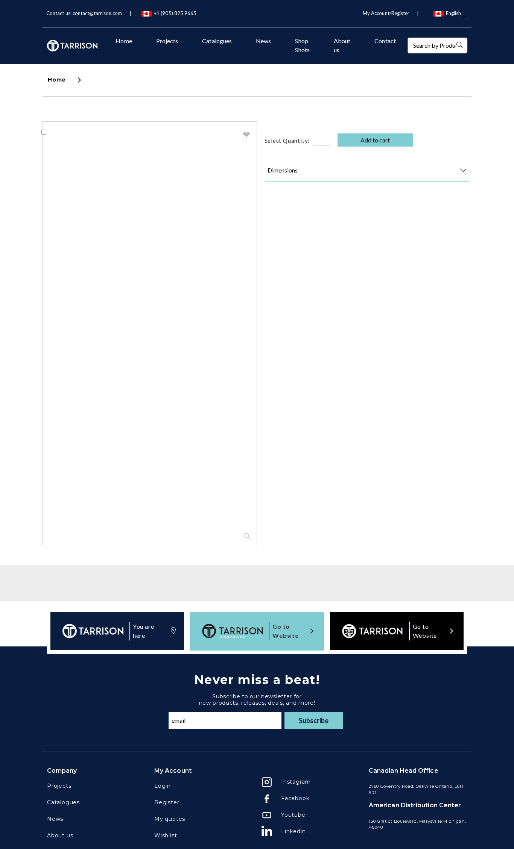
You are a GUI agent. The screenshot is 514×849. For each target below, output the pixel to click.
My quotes (169, 819)
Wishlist (165, 835)
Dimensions (283, 170)
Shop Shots (302, 45)
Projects (167, 40)
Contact (385, 40)
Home (124, 40)
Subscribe (313, 720)
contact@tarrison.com (97, 13)
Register (166, 802)
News (263, 40)
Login (162, 785)
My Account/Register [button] (386, 13)
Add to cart (375, 140)
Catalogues (217, 40)
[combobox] (447, 17)
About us (342, 45)
